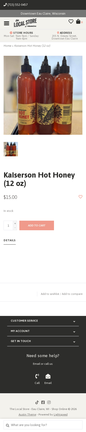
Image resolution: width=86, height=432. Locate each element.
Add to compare (72, 294)
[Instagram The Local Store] (49, 402)
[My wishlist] (71, 22)
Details (10, 240)
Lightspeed (61, 414)
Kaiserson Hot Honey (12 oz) (32, 45)
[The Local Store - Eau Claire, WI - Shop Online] (24, 23)
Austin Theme (27, 414)
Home (7, 45)
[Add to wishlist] (80, 197)
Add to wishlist (50, 294)
